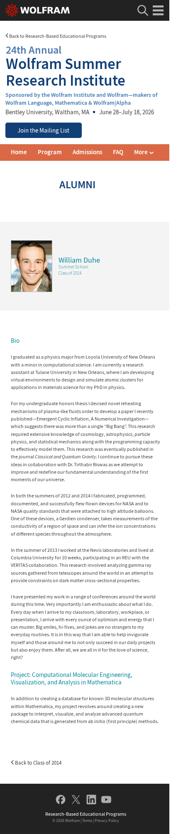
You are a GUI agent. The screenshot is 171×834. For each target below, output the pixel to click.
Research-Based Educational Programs (85, 814)
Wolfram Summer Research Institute (65, 66)
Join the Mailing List (43, 130)
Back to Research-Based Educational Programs (57, 36)
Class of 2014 (70, 273)
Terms (87, 820)
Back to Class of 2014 (37, 762)
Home (19, 152)
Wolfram (72, 820)
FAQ (118, 152)
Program (50, 152)
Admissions (87, 152)
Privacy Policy (107, 820)
